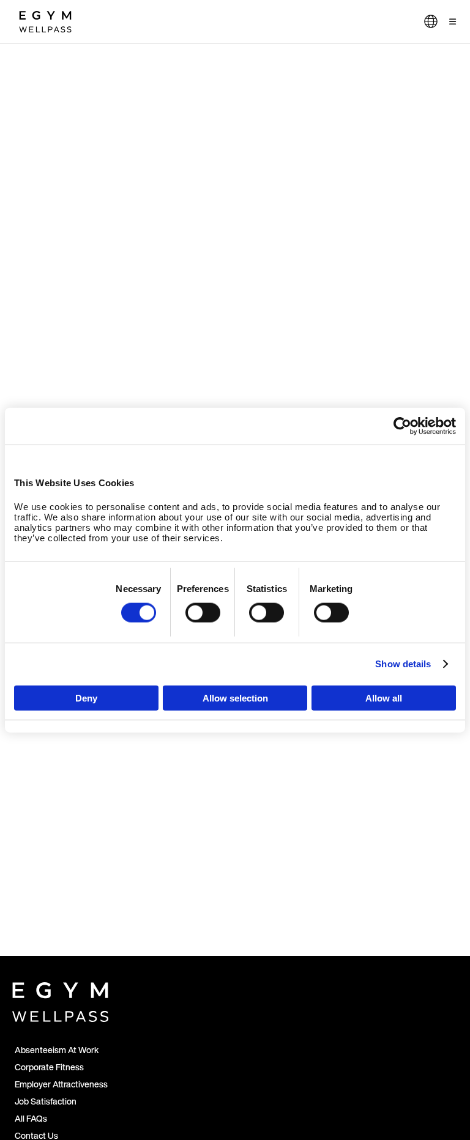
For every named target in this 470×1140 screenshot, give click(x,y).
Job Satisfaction (45, 1101)
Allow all (383, 697)
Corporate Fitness (49, 1066)
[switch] (202, 613)
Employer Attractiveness (61, 1084)
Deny (86, 697)
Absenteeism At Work (57, 1049)
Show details (403, 664)
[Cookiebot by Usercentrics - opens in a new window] (402, 426)
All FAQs (31, 1118)
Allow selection (235, 697)
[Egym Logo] (60, 999)
